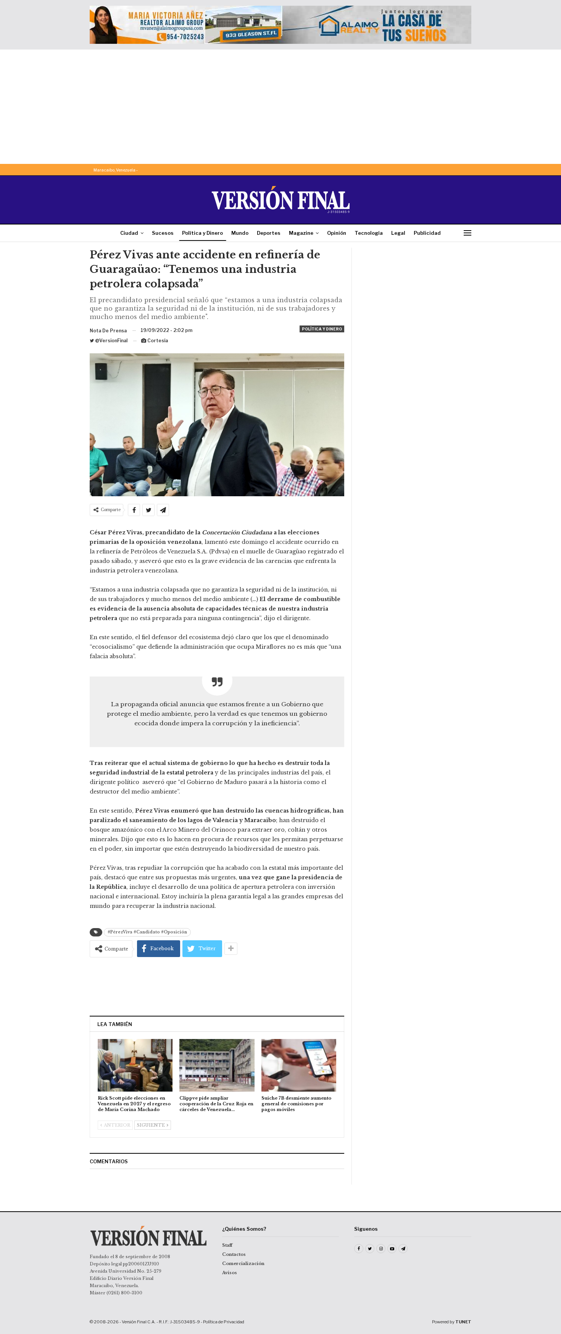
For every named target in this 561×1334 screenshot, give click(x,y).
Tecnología (369, 233)
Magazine (301, 233)
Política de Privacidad (223, 1321)
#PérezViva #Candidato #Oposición (147, 932)
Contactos (234, 1254)
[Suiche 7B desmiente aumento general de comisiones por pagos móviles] (298, 1065)
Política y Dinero (202, 233)
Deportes (268, 233)
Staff (227, 1245)
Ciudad (129, 233)
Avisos (229, 1272)
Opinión (336, 233)
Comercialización (243, 1263)
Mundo (239, 233)
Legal (398, 233)
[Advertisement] (280, 106)
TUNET (463, 1321)
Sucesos (163, 233)
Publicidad (427, 233)
